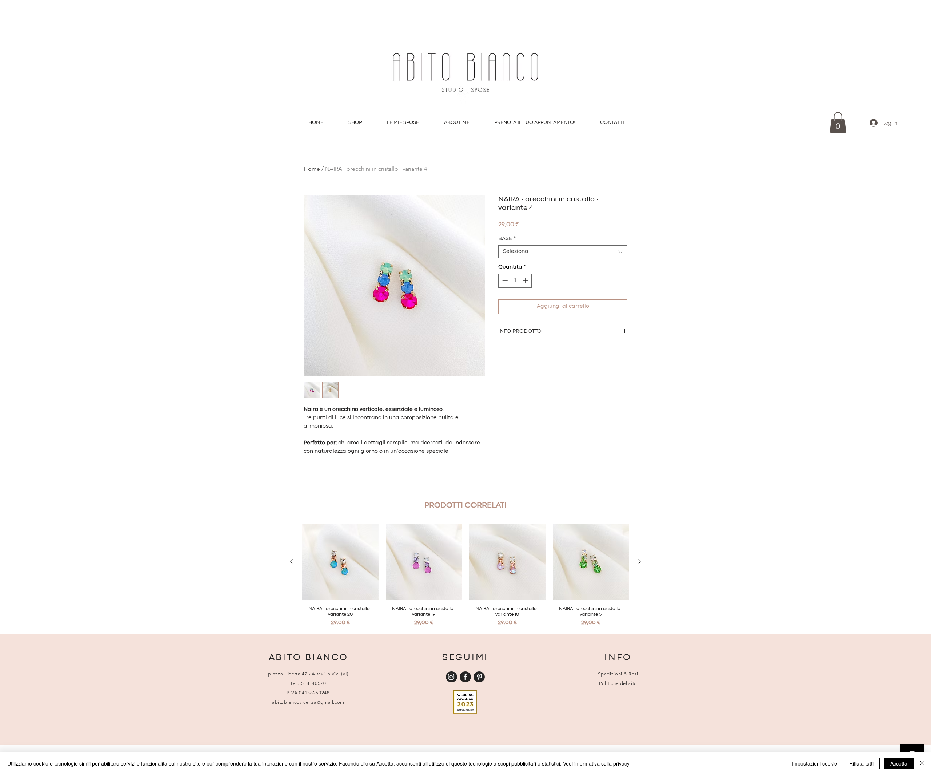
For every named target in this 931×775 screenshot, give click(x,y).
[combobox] (562, 251)
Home (312, 168)
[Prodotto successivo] (639, 561)
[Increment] (526, 280)
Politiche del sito (618, 683)
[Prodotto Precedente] (291, 561)
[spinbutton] (515, 280)
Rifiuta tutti (861, 763)
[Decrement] (504, 280)
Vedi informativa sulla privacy (596, 763)
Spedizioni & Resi (618, 674)
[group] (465, 575)
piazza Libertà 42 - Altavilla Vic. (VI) (308, 674)
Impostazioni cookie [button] (814, 763)
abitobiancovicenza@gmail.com (308, 702)
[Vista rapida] (340, 562)
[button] (838, 122)
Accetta (898, 763)
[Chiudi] (922, 763)
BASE (507, 239)
